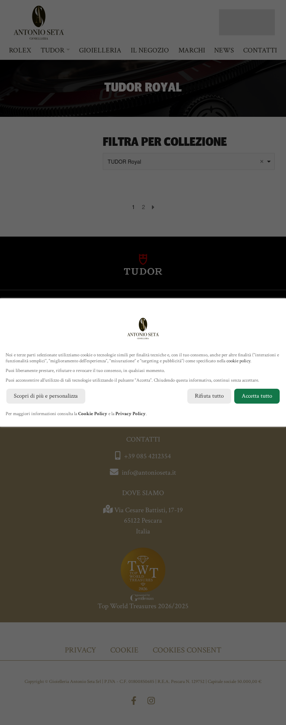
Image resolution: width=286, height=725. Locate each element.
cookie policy (238, 361)
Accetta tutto (257, 396)
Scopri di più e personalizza (46, 396)
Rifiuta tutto (209, 396)
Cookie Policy (92, 414)
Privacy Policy (130, 414)
